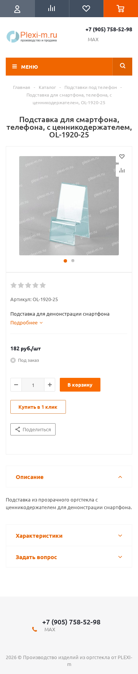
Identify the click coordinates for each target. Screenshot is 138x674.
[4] (35, 285)
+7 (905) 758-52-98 (108, 29)
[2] (21, 285)
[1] (14, 285)
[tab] (26, 322)
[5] (43, 285)
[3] (28, 285)
